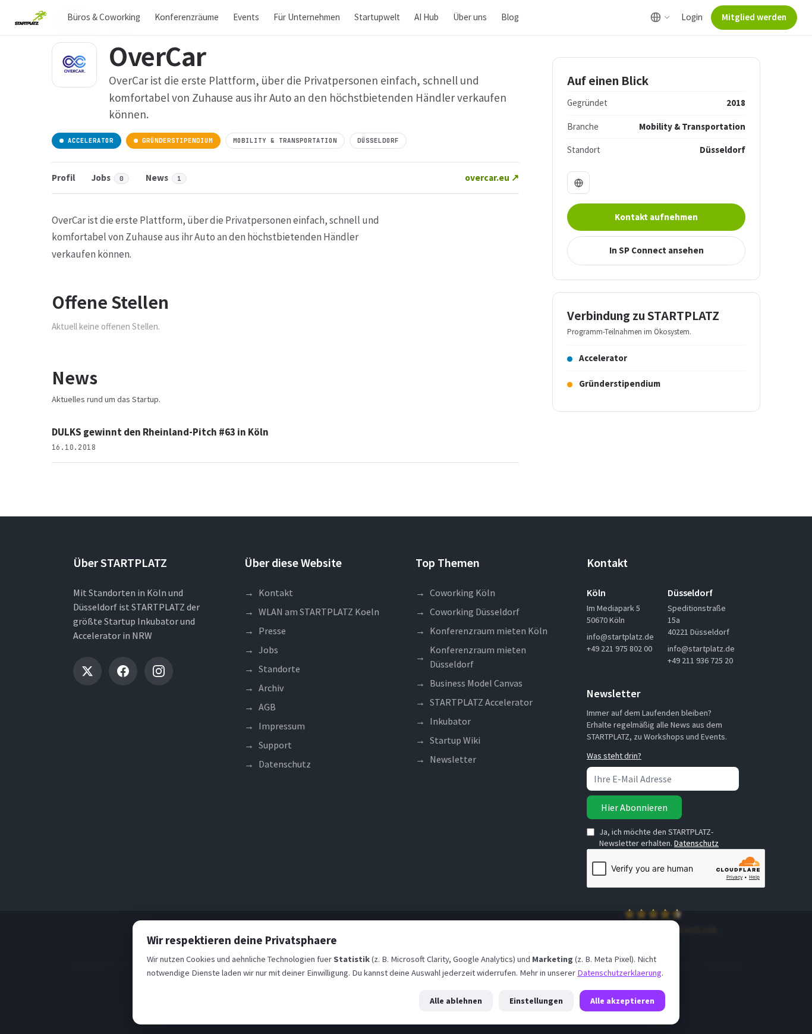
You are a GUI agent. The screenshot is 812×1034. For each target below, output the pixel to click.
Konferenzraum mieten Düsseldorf (471, 657)
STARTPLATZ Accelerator (474, 702)
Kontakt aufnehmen (656, 217)
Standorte (272, 669)
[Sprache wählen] (660, 17)
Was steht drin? (614, 755)
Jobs (108, 177)
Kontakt (268, 593)
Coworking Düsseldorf (468, 612)
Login (692, 17)
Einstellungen (536, 1000)
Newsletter (446, 759)
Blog (510, 17)
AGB (260, 707)
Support (268, 745)
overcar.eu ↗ (492, 177)
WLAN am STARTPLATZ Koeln (311, 612)
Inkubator (443, 721)
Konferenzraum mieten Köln (481, 631)
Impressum (274, 726)
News (163, 177)
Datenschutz (277, 764)
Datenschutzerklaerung (619, 972)
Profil (63, 177)
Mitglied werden (754, 17)
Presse (265, 631)
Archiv (264, 688)
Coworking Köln (455, 593)
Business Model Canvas (469, 683)
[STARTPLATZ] (31, 18)
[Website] (578, 182)
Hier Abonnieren (634, 807)
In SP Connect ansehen (656, 250)
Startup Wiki (448, 740)
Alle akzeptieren (622, 1000)
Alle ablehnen (456, 1000)
